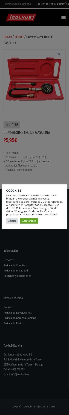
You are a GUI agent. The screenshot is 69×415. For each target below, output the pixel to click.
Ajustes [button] (12, 220)
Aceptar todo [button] (29, 220)
